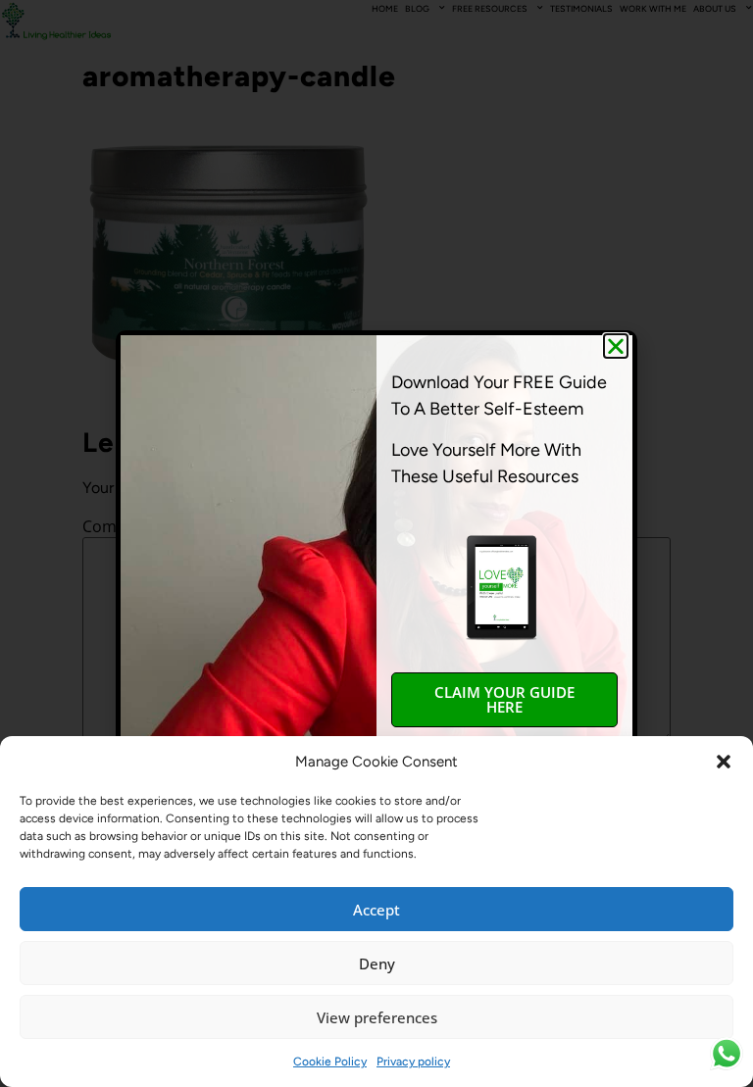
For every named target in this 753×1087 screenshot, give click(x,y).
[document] (376, 543)
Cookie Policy (330, 1061)
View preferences (377, 1017)
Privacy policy (413, 1061)
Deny (377, 963)
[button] (723, 761)
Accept (376, 909)
